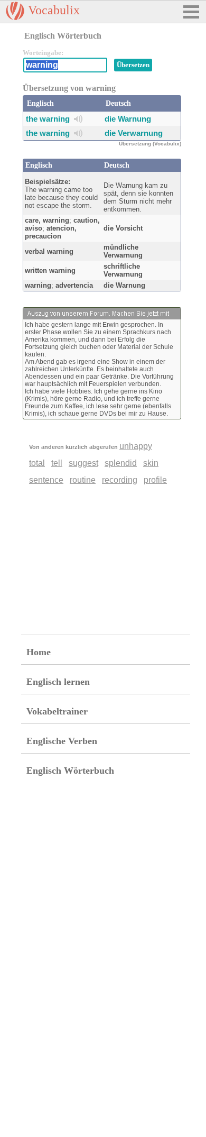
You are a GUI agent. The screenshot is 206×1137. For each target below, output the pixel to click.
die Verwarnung (134, 133)
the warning (48, 118)
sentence (46, 479)
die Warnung (128, 118)
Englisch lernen (58, 681)
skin (150, 463)
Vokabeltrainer (57, 711)
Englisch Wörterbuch (70, 770)
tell (56, 463)
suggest (83, 463)
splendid (121, 463)
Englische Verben (61, 741)
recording (119, 479)
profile (155, 479)
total (37, 463)
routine (83, 479)
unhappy (135, 446)
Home (38, 652)
